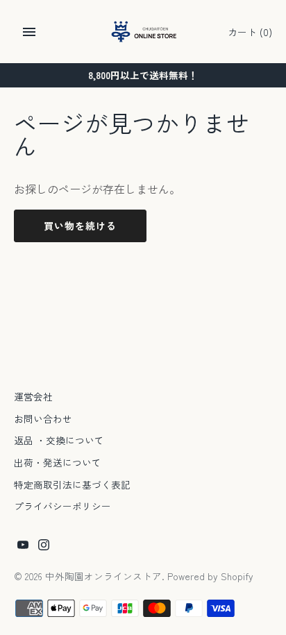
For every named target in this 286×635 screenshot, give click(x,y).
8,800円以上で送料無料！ (143, 75)
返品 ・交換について (59, 440)
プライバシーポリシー (62, 506)
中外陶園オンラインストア (103, 576)
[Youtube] (22, 547)
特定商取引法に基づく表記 (72, 484)
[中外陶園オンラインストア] (143, 31)
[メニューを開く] (29, 32)
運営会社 (33, 396)
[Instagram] (43, 547)
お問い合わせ (43, 418)
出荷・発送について (57, 462)
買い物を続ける (80, 225)
